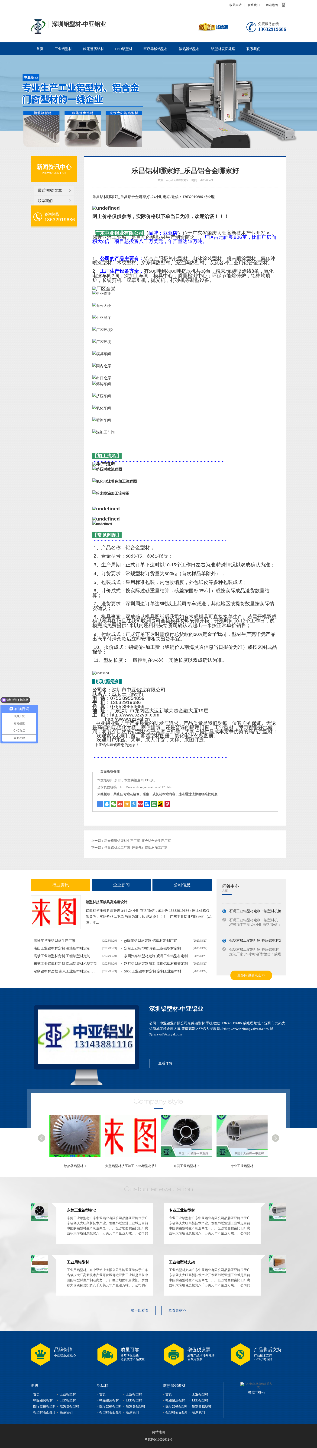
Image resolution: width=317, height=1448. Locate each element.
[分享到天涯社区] (167, 804)
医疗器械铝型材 (155, 49)
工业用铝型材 (243, 1166)
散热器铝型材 (189, 49)
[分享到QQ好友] (107, 804)
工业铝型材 (63, 49)
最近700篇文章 (50, 190)
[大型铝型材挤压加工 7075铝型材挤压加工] (79, 1138)
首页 (39, 49)
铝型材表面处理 (223, 49)
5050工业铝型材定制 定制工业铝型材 (152, 971)
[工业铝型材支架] (277, 1271)
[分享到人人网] (140, 804)
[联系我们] (86, 1036)
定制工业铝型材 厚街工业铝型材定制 (152, 948)
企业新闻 (121, 885)
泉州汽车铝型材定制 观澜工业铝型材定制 (156, 956)
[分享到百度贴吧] (147, 804)
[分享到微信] (113, 804)
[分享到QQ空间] (127, 804)
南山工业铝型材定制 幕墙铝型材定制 (62, 948)
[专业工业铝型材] (190, 1138)
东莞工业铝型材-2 (132, 1166)
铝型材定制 (38, 26)
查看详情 (165, 1063)
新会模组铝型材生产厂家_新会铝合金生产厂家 (137, 840)
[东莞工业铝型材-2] (134, 1138)
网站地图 (272, 5)
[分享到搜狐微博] (154, 804)
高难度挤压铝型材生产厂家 (54, 941)
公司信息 (182, 885)
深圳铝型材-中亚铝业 (176, 1009)
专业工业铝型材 (188, 1166)
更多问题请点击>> (251, 975)
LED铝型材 (123, 49)
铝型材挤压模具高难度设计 (106, 902)
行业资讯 (60, 885)
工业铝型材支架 (182, 1262)
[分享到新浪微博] (120, 804)
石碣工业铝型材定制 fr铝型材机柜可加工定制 (264, 906)
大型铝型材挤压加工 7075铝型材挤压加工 (80, 1166)
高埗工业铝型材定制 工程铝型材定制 (62, 956)
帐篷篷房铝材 (93, 49)
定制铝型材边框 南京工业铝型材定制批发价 (67, 971)
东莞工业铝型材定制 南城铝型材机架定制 (65, 963)
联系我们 (254, 5)
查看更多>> (177, 1310)
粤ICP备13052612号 (158, 1439)
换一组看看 (140, 1310)
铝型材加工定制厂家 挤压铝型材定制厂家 (261, 935)
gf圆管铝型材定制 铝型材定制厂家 (150, 941)
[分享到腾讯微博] (133, 804)
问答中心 (230, 886)
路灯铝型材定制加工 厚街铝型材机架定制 (156, 963)
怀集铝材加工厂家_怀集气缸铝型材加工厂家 (136, 847)
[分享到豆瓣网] (160, 804)
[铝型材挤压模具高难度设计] (56, 912)
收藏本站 (236, 5)
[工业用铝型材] (246, 1138)
